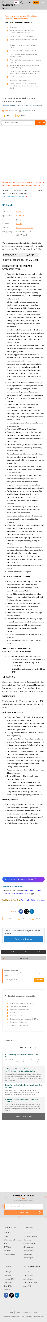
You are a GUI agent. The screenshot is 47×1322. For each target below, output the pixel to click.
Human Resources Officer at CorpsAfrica (23, 36)
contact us (40, 185)
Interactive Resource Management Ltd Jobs (24, 1019)
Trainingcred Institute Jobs (18, 1022)
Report (38, 919)
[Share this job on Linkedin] (31, 911)
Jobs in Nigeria (28, 1279)
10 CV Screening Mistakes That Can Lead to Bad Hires (22, 1056)
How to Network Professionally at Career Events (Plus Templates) (23, 1086)
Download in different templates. (33, 900)
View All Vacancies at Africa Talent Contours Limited (23, 952)
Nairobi (19, 224)
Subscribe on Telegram (23, 939)
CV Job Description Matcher (13, 1240)
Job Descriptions (29, 1258)
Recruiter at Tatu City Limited (19, 80)
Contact (18, 1312)
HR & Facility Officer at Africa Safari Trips (24, 51)
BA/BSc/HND (21, 216)
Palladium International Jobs (19, 1010)
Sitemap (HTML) (9, 1279)
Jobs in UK (27, 1286)
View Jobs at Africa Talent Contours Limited (30, 105)
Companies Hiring (9, 1254)
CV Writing (7, 1247)
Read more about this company (13, 196)
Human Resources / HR (24, 228)
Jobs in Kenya (28, 1275)
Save (8, 115)
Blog (5, 1243)
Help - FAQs (8, 1286)
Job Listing (7, 1233)
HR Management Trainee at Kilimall (21, 77)
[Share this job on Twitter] (26, 911)
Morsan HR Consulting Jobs (19, 1025)
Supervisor (13, 27)
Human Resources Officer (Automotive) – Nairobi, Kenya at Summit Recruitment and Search (24, 86)
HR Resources (28, 1250)
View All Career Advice (24, 1116)
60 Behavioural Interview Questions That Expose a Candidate (22, 1100)
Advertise (7, 1290)
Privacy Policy (27, 1312)
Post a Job (27, 1233)
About (11, 1312)
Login (29, 2)
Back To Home (23, 958)
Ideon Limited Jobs (16, 1013)
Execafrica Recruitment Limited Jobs (22, 1016)
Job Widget (7, 1272)
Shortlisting (27, 1240)
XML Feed (7, 1275)
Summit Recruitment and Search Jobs (22, 1003)
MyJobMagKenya (38, 1316)
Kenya (18, 2)
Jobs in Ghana (28, 1272)
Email (23, 115)
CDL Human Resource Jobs (19, 1006)
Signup (36, 2)
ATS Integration (29, 1247)
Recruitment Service (30, 1236)
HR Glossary (28, 1254)
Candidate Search (29, 1243)
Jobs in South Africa (30, 1282)
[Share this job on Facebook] (20, 911)
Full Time (19, 212)
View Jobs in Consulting (8, 105)
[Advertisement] (23, 153)
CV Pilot (6, 1236)
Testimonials (8, 1282)
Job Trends (7, 1250)
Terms (35, 1312)
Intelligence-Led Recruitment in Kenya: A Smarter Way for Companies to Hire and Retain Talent (22, 1070)
